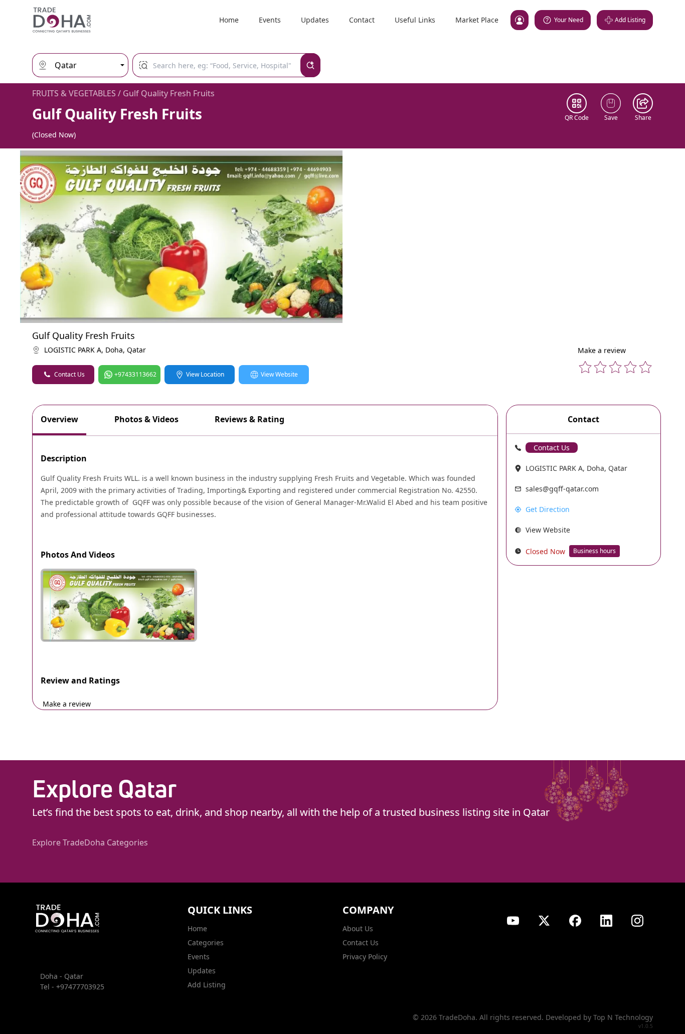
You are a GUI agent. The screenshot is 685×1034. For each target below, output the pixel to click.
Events (270, 20)
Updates (315, 20)
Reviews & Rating (249, 419)
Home (229, 20)
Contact (362, 20)
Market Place (476, 20)
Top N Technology (623, 1017)
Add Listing (207, 984)
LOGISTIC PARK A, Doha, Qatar (95, 350)
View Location (205, 374)
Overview (59, 419)
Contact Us (69, 374)
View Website (279, 374)
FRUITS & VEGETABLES (74, 93)
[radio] (585, 367)
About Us (357, 928)
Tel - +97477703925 (72, 986)
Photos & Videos (146, 419)
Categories (206, 942)
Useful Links (415, 20)
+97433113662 (135, 374)
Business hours (594, 551)
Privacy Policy (364, 956)
